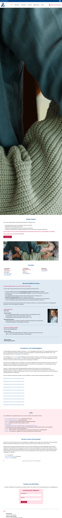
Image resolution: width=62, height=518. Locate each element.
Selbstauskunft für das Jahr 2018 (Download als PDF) (13, 398)
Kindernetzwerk (8, 424)
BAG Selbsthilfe (15, 356)
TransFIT (7, 431)
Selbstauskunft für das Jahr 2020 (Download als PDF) (13, 393)
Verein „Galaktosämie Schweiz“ (11, 420)
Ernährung (30, 4)
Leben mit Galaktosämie (10, 456)
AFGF (6, 422)
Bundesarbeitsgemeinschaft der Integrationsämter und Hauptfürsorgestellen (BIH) (21, 425)
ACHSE (21, 358)
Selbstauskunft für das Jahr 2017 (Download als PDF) (13, 401)
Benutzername (23, 493)
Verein (11, 4)
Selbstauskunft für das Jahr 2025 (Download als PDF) (13, 378)
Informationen (23, 4)
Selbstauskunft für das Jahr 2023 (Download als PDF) (13, 384)
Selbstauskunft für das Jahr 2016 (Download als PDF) (13, 404)
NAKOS (6, 429)
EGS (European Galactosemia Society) (12, 418)
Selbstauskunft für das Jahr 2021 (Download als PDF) (13, 390)
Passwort (22, 497)
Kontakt (42, 4)
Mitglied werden (36, 4)
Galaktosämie (16, 4)
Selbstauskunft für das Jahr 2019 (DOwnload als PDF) (13, 395)
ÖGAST (6, 421)
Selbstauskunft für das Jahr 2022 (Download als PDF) (13, 387)
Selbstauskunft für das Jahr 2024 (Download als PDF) (13, 381)
